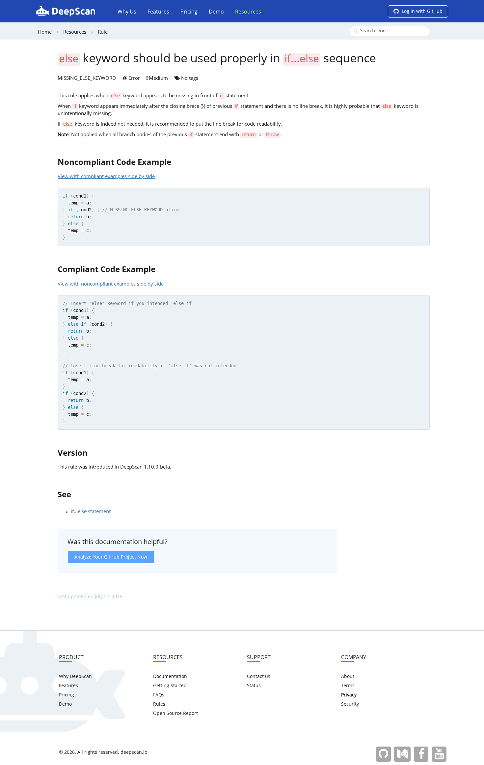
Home (45, 32)
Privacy (349, 695)
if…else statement (91, 511)
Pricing (189, 12)
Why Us (127, 12)
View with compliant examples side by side (106, 176)
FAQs (158, 695)
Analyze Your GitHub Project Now (110, 557)
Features (158, 12)
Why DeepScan (75, 676)
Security (350, 704)
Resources (248, 12)
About (347, 676)
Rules (159, 704)
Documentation (170, 676)
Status (254, 686)
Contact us (258, 676)
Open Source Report (175, 713)
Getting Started (170, 686)
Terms (348, 686)
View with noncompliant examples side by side (111, 284)
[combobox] (390, 31)
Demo (216, 12)
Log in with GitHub (421, 11)
